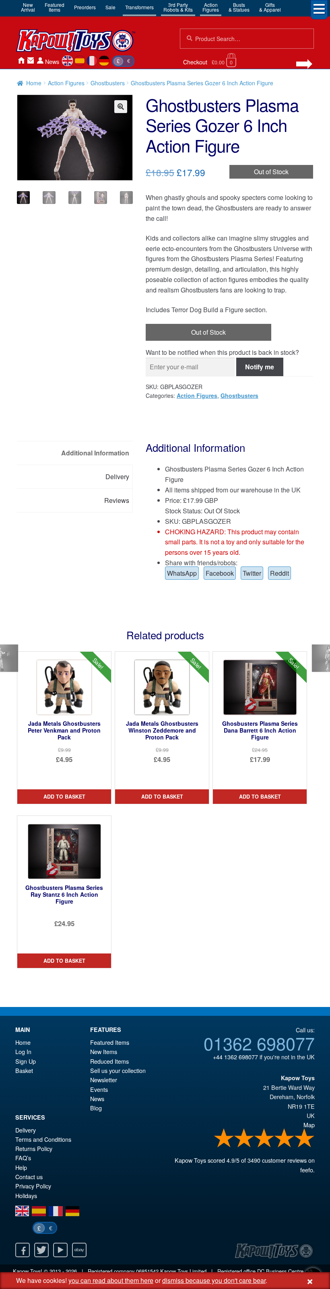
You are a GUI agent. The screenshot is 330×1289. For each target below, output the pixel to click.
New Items (103, 1051)
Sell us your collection (118, 1070)
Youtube (60, 1250)
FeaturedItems (54, 7)
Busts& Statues (239, 7)
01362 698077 (259, 1042)
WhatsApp (182, 573)
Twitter (252, 573)
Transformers (139, 7)
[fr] (92, 61)
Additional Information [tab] (95, 452)
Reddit (279, 573)
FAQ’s (23, 1157)
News (52, 61)
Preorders (85, 7)
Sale (110, 7)
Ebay (79, 1250)
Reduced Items (109, 1061)
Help (21, 1167)
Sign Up (25, 1061)
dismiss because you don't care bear (214, 1280)
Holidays (26, 1195)
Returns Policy (33, 1148)
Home (21, 60)
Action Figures (66, 83)
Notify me (259, 366)
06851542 (147, 1271)
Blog (96, 1108)
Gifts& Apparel (270, 7)
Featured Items (109, 1042)
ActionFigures (210, 7)
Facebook (220, 573)
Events (99, 1089)
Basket (24, 1070)
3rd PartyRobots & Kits (178, 7)
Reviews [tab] (116, 500)
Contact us (29, 1176)
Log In (23, 1051)
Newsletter (103, 1079)
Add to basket (64, 796)
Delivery (25, 1130)
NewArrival (28, 7)
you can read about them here (110, 1280)
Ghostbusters (108, 83)
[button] (120, 106)
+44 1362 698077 (235, 1056)
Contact (30, 60)
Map (309, 1124)
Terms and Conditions (43, 1139)
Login (40, 60)
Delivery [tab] (117, 476)
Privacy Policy (33, 1186)
